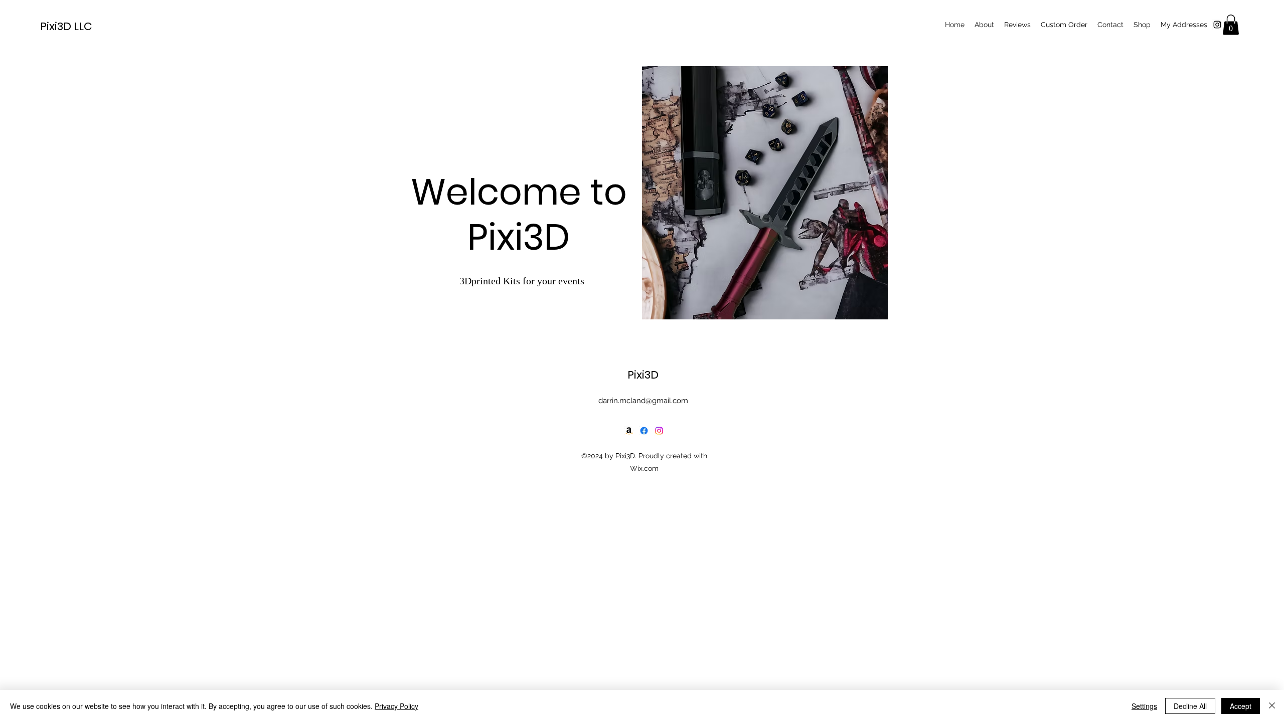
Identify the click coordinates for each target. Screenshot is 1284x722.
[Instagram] (659, 431)
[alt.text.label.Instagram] (1217, 25)
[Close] (1272, 706)
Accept (1240, 706)
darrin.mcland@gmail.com (643, 400)
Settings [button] (1144, 706)
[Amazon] (629, 431)
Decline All (1190, 706)
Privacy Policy (396, 706)
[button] (1230, 25)
